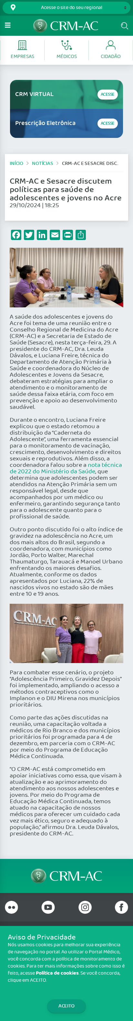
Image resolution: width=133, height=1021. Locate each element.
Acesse (108, 94)
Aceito (66, 1006)
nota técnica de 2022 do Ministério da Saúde (66, 468)
